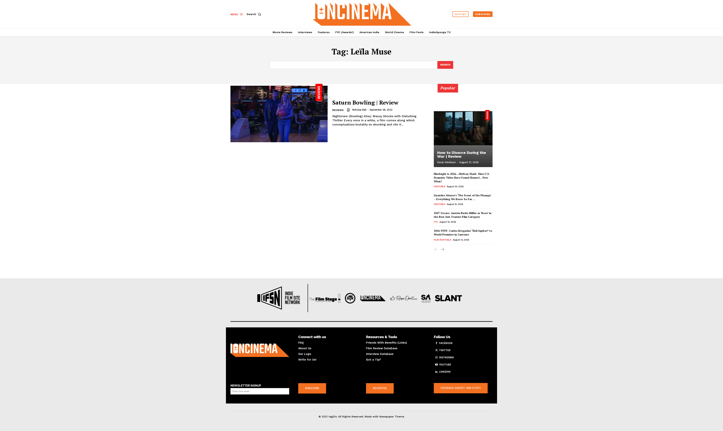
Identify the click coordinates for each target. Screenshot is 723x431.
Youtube (445, 364)
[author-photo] (348, 110)
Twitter (444, 350)
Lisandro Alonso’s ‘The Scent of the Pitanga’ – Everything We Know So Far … (462, 197)
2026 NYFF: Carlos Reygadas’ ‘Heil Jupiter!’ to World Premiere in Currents (463, 232)
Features (439, 186)
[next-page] (442, 249)
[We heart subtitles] (362, 13)
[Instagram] (436, 357)
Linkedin (445, 371)
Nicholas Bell (359, 109)
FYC (436, 222)
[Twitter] (436, 350)
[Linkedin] (436, 371)
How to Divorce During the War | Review (461, 154)
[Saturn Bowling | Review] (279, 113)
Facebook (446, 343)
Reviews (338, 110)
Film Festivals (442, 239)
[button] (254, 14)
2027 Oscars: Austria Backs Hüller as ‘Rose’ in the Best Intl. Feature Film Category (462, 215)
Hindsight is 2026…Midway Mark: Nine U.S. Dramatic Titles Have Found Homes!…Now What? (462, 177)
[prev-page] (436, 249)
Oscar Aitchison (446, 162)
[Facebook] (436, 343)
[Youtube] (436, 364)
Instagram (446, 357)
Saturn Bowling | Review (365, 102)
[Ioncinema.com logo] (259, 350)
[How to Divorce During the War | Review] (463, 127)
